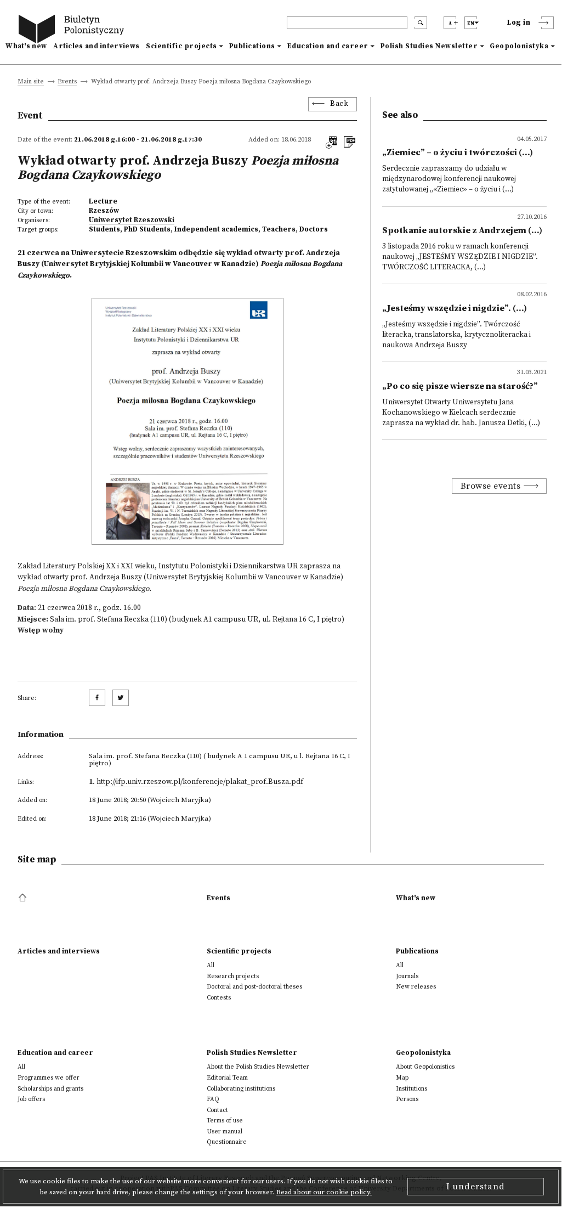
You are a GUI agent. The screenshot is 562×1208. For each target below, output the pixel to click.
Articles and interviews (96, 46)
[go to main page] (73, 30)
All (210, 965)
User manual (224, 1131)
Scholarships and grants (50, 1089)
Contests (219, 998)
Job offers (31, 1099)
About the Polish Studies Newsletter (258, 1067)
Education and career (327, 46)
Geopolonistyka (519, 46)
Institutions (411, 1089)
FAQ (213, 1099)
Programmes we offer (49, 1078)
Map (402, 1078)
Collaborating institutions (241, 1089)
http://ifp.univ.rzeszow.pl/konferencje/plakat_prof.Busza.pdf (199, 782)
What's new (26, 46)
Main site (31, 82)
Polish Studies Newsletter (429, 46)
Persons (407, 1099)
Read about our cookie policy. (324, 1192)
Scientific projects (181, 46)
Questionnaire (227, 1142)
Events (67, 82)
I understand (475, 1186)
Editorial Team (227, 1078)
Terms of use (225, 1120)
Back (339, 104)
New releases (416, 987)
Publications (252, 46)
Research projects (233, 976)
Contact (217, 1110)
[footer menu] (24, 898)
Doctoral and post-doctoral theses (254, 987)
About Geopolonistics (425, 1067)
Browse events (491, 486)
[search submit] (421, 22)
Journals (407, 976)
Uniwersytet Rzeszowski (131, 220)
